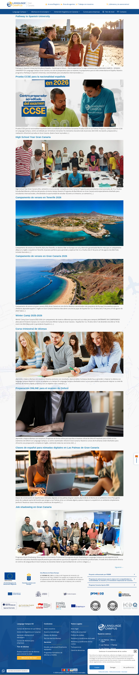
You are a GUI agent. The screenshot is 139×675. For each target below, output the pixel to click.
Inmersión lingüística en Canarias (66, 12)
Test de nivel (109, 12)
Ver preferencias (128, 667)
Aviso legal (124, 671)
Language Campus (19, 12)
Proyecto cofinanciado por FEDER (100, 574)
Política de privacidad (114, 671)
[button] (135, 651)
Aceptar (96, 667)
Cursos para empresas (91, 12)
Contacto (123, 12)
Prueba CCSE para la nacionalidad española (40, 76)
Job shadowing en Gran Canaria (34, 507)
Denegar (113, 667)
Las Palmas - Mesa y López (108, 640)
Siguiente (119, 567)
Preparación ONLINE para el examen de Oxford (42, 388)
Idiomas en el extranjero (40, 12)
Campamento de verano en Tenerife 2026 (38, 197)
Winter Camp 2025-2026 (29, 315)
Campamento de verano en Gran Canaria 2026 (41, 256)
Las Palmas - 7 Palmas (109, 645)
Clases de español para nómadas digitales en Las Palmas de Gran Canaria (57, 447)
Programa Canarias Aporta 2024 (99, 585)
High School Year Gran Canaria (33, 137)
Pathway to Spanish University (33, 16)
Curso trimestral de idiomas (31, 328)
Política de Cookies (103, 671)
